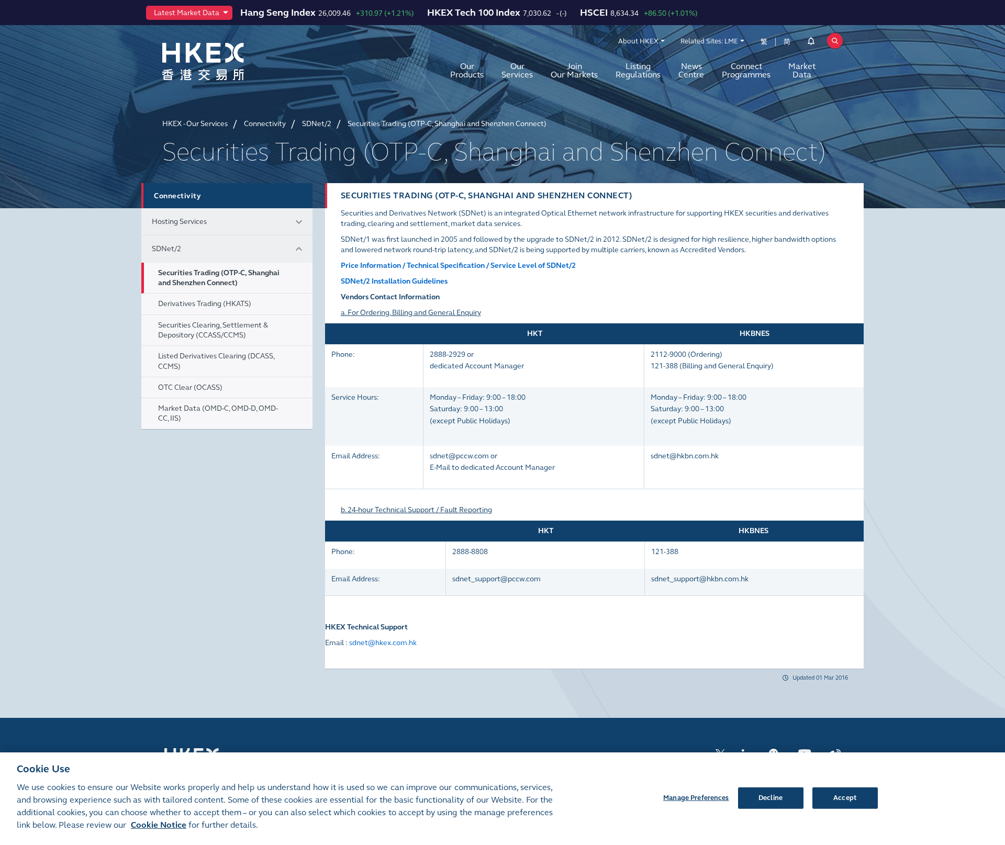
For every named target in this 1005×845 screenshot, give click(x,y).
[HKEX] (230, 61)
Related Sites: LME (709, 41)
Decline (770, 797)
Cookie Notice (158, 825)
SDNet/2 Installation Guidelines (394, 281)
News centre (691, 70)
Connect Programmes (746, 70)
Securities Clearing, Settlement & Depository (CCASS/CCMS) (213, 330)
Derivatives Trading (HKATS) (204, 303)
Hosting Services (179, 221)
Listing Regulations (638, 70)
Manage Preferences (696, 797)
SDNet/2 (166, 248)
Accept (844, 797)
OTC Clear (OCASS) (190, 387)
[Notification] (811, 43)
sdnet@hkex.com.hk (383, 642)
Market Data (802, 70)
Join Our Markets (574, 70)
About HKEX (638, 41)
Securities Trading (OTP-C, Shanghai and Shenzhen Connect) (219, 277)
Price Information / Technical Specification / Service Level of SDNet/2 (458, 265)
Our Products (467, 70)
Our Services (517, 70)
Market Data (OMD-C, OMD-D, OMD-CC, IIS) (218, 413)
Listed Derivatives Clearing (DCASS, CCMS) (216, 361)
